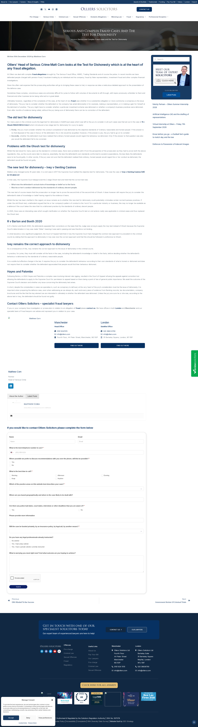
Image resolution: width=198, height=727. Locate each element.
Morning (14, 475)
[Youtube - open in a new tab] (49, 9)
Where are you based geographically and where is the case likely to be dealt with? (41, 495)
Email (80, 437)
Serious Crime (48, 17)
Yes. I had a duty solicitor (20, 544)
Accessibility (71, 721)
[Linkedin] (10, 386)
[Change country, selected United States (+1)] (12, 452)
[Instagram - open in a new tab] (53, 9)
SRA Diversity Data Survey (98, 721)
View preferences (45, 718)
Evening (106, 475)
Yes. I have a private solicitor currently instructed (27, 547)
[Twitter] (50, 651)
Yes (12, 462)
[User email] (11, 416)
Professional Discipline (157, 17)
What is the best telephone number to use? (26, 448)
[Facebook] (46, 651)
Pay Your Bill (171, 2)
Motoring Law (116, 17)
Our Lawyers (13, 2)
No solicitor (15, 541)
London (187, 2)
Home (73, 39)
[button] (52, 700)
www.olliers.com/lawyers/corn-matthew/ (37, 408)
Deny (28, 718)
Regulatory (140, 17)
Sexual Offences (79, 17)
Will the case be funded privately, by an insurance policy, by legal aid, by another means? (44, 526)
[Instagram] (59, 651)
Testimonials (153, 2)
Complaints (81, 721)
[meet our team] (171, 85)
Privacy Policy (32, 723)
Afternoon (60, 475)
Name (11, 437)
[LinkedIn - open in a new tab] (56, 9)
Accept (11, 718)
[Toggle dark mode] (194, 722)
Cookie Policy (23, 723)
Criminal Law (63, 17)
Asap (13, 478)
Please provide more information (22, 515)
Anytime (60, 478)
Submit (18, 587)
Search (194, 2)
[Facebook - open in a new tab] (41, 9)
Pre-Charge (34, 17)
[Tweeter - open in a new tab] (45, 9)
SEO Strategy (128, 721)
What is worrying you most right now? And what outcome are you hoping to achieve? (42, 553)
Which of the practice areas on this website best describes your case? (37, 484)
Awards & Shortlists (140, 2)
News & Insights (33, 2)
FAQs (42, 2)
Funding (162, 2)
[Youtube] (55, 651)
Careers (23, 2)
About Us (4, 2)
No (12, 465)
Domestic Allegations (99, 17)
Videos (180, 2)
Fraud (129, 17)
